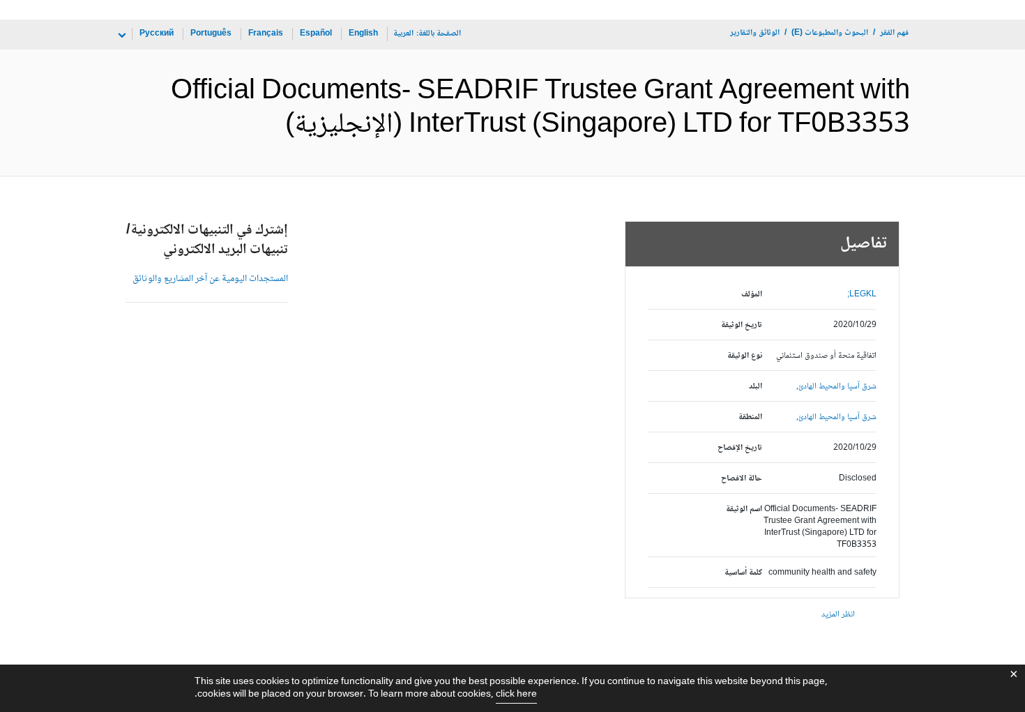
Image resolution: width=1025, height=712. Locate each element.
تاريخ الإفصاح (740, 448)
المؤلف (751, 295)
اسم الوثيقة (744, 509)
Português (210, 33)
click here (516, 694)
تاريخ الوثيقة (741, 325)
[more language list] (120, 35)
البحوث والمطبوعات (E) (829, 33)
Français (265, 33)
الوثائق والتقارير (755, 33)
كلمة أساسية (743, 573)
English (363, 33)
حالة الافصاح (741, 479)
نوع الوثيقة (744, 356)
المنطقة (750, 417)
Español (316, 33)
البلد (755, 387)
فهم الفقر (894, 33)
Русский (156, 33)
